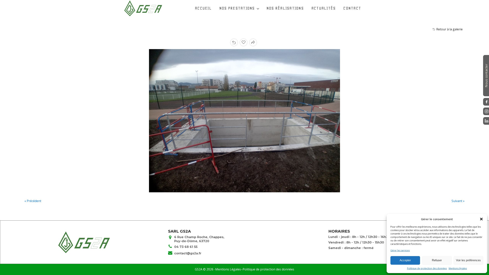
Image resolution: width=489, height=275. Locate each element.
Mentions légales (458, 268)
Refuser (437, 260)
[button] (481, 219)
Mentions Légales (228, 269)
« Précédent (32, 201)
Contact (352, 8)
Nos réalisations (285, 8)
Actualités (323, 8)
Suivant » (458, 201)
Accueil (203, 8)
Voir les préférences (468, 260)
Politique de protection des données (427, 268)
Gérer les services (400, 250)
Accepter (405, 260)
